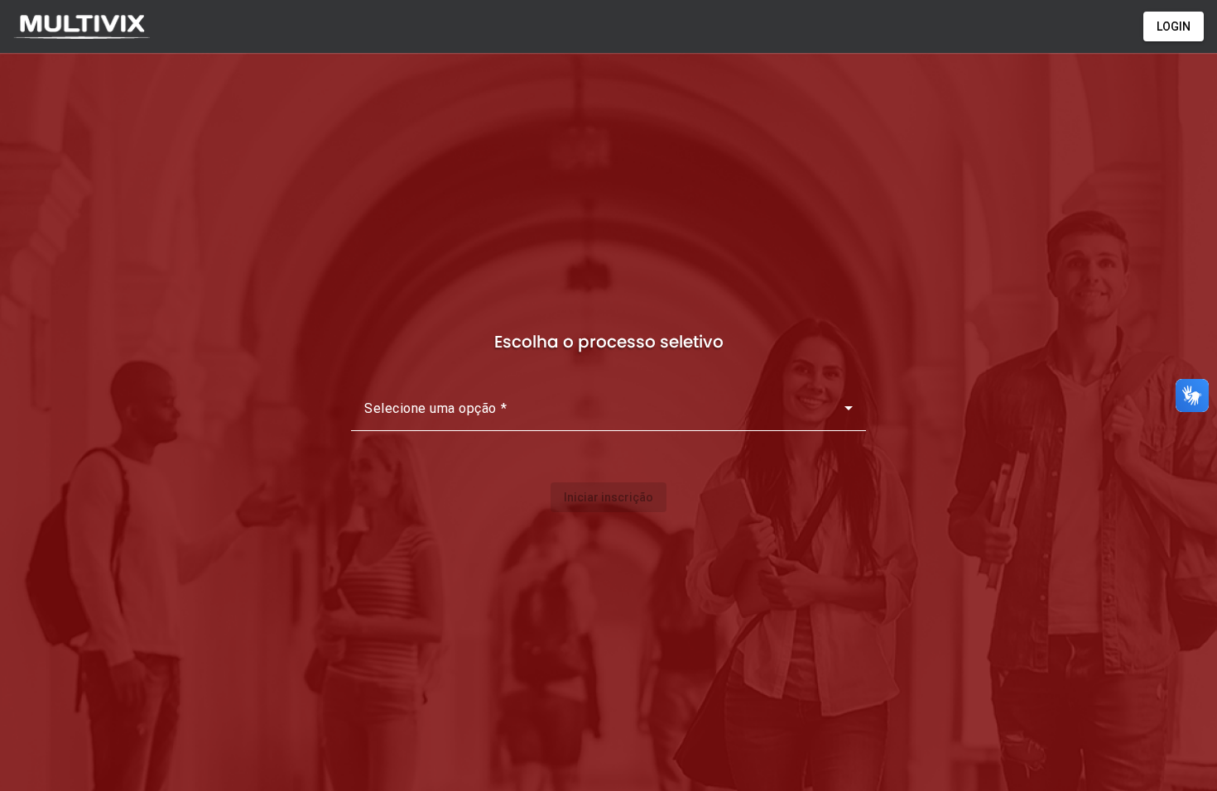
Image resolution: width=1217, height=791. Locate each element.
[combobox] (608, 414)
